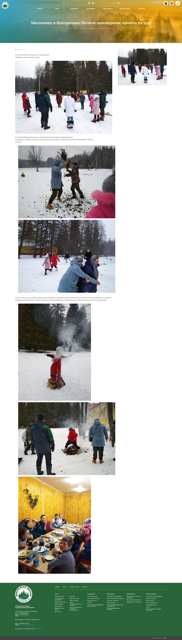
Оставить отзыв (74, 586)
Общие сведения (60, 602)
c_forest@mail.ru (24, 615)
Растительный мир (93, 598)
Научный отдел (74, 598)
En (68, 3)
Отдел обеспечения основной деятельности (76, 609)
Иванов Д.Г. (38, 628)
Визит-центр (150, 600)
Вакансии (58, 611)
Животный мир (92, 596)
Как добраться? (151, 604)
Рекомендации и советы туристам (153, 609)
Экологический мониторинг (115, 598)
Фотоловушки (111, 602)
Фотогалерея (59, 604)
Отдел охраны (74, 600)
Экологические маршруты (154, 596)
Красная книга (92, 600)
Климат (89, 602)
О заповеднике (59, 596)
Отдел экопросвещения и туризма (76, 604)
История (72, 596)
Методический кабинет (134, 600)
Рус (64, 3)
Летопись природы (113, 600)
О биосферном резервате (59, 599)
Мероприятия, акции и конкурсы (134, 597)
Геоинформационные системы (113, 608)
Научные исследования (114, 596)
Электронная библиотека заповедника (115, 605)
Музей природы (151, 598)
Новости (40, 8)
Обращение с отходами (134, 602)
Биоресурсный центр (59, 608)
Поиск (64, 586)
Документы (58, 606)
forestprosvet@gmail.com (27, 625)
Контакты (141, 8)
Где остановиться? (152, 602)
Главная (70, 28)
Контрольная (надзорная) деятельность (95, 605)
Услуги (148, 607)
